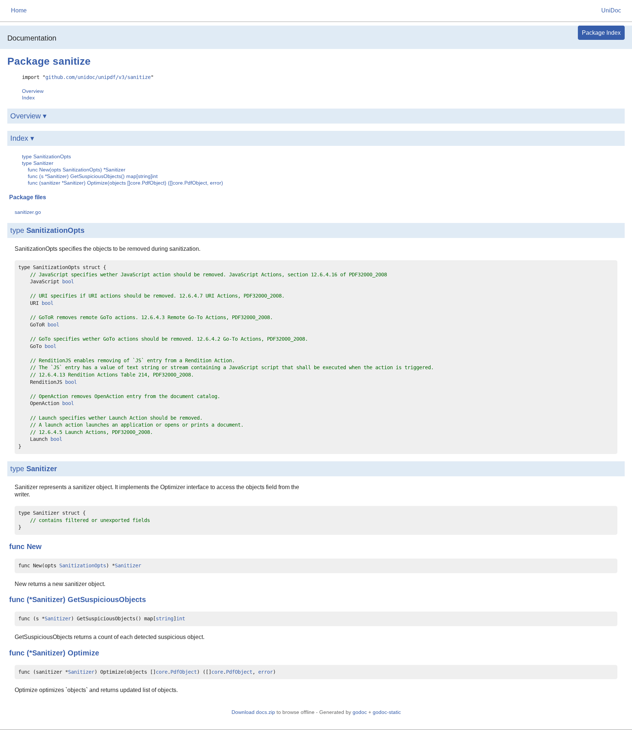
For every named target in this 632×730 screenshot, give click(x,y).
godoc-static (387, 712)
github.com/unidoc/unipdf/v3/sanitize (98, 77)
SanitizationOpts (55, 230)
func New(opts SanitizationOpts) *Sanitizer (76, 170)
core (162, 672)
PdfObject (183, 672)
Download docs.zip (253, 712)
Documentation (31, 38)
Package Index (601, 33)
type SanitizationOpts (46, 156)
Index (28, 98)
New (34, 546)
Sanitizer (41, 469)
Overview (33, 91)
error (265, 672)
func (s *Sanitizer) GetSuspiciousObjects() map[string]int (93, 176)
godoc (360, 712)
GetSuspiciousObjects (107, 599)
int (180, 618)
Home (19, 10)
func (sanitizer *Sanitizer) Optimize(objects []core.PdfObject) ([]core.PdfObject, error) (125, 183)
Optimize (83, 653)
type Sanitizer (37, 163)
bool (68, 281)
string (164, 618)
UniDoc (611, 10)
